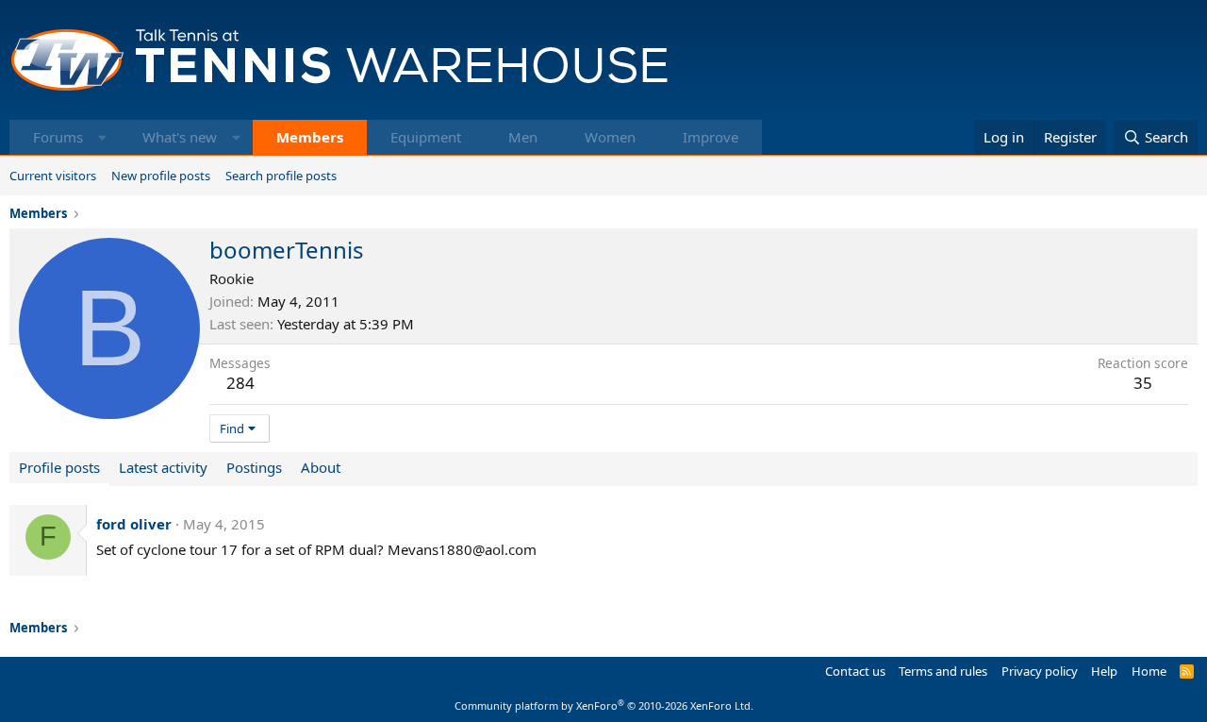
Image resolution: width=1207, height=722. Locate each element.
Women (610, 136)
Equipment (425, 136)
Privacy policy (1039, 671)
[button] (102, 137)
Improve (710, 136)
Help (1104, 671)
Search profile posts (281, 175)
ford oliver (134, 523)
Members (309, 136)
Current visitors (52, 175)
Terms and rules (943, 671)
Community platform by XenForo (604, 705)
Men (522, 136)
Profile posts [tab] (59, 467)
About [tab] (320, 467)
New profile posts (160, 175)
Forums (58, 136)
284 (240, 383)
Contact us (855, 671)
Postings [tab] (254, 467)
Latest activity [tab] (163, 467)
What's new (179, 136)
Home (1149, 671)
